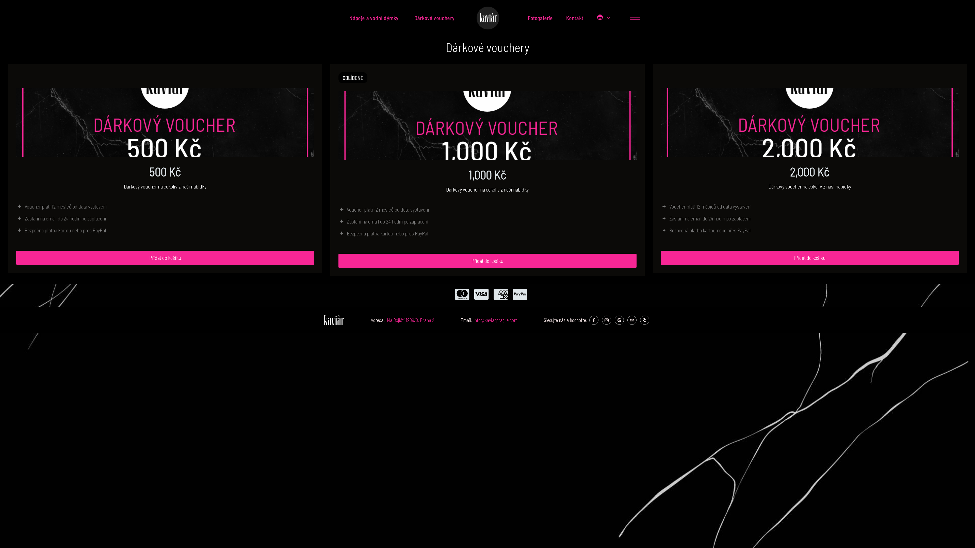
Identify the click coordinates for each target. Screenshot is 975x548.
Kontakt (574, 18)
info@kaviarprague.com (495, 320)
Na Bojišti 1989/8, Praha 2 (410, 320)
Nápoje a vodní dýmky (375, 18)
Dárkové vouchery (435, 18)
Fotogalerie (540, 18)
